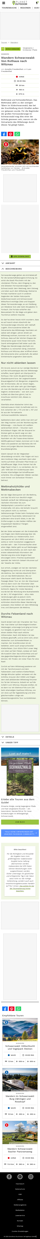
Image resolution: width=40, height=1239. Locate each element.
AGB (20, 1194)
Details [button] (10, 737)
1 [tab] (19, 142)
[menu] (4, 3)
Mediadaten (20, 1210)
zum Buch (20, 822)
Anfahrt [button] (10, 263)
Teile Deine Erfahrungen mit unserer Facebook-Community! (19, 833)
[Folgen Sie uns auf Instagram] (30, 1176)
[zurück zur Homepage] (19, 3)
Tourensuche (9, 8)
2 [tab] (21, 142)
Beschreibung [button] (14, 269)
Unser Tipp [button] (12, 742)
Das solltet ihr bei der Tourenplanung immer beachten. (22, 888)
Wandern (14, 42)
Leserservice (20, 1215)
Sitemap (20, 1226)
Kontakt (20, 1221)
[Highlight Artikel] (37, 3)
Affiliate (20, 1199)
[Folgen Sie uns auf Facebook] (9, 1176)
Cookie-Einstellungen (20, 1231)
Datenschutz (20, 1189)
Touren (4, 42)
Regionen (25, 8)
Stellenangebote (20, 1205)
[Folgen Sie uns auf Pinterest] (20, 1176)
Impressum (20, 1184)
